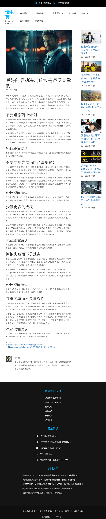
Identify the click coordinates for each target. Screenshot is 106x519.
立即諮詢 (39, 21)
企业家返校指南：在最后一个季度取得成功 (90, 50)
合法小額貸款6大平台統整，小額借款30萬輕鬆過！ (43, 493)
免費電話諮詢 (63, 3)
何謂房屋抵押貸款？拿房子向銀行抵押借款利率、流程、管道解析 (48, 479)
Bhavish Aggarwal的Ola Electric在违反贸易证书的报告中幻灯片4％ (31, 347)
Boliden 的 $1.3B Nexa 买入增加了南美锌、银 (91, 107)
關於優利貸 (25, 21)
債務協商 (48, 411)
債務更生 (48, 415)
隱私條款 (46, 517)
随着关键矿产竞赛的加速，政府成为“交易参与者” (90, 78)
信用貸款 (48, 420)
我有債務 (40, 13)
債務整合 (48, 398)
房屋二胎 (48, 402)
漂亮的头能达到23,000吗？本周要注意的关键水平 (25, 345)
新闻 (83, 13)
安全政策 (60, 517)
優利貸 (10, 14)
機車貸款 (48, 407)
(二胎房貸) (56, 402)
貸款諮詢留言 (45, 3)
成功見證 (56, 13)
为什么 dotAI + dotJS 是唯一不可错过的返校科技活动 (91, 169)
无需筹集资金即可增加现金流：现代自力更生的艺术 (90, 138)
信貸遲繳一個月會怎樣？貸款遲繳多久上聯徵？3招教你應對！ (47, 488)
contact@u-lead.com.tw (50, 448)
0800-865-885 (46, 454)
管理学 (10, 342)
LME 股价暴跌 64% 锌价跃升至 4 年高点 (91, 200)
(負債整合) (56, 398)
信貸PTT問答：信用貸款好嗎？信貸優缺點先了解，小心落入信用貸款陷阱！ (53, 484)
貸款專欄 (72, 13)
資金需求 (24, 13)
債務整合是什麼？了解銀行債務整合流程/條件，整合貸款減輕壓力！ (49, 475)
